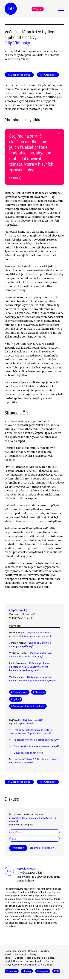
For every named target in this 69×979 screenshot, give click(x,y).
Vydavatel (20, 954)
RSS (56, 971)
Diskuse (19, 957)
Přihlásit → (18, 847)
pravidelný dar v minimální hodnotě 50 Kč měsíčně (32, 819)
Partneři (50, 961)
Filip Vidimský (17, 43)
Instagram (42, 971)
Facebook (11, 971)
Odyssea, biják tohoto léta (28, 752)
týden (22, 723)
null (39, 961)
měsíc (30, 723)
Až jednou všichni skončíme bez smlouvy (36, 739)
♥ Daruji (37, 9)
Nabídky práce (35, 957)
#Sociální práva (19, 692)
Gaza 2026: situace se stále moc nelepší (36, 746)
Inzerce (30, 961)
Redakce (32, 950)
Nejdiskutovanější (32, 720)
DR (11, 9)
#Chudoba (39, 692)
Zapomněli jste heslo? (42, 847)
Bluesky (17, 961)
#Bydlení (16, 699)
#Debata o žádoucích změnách (28, 706)
